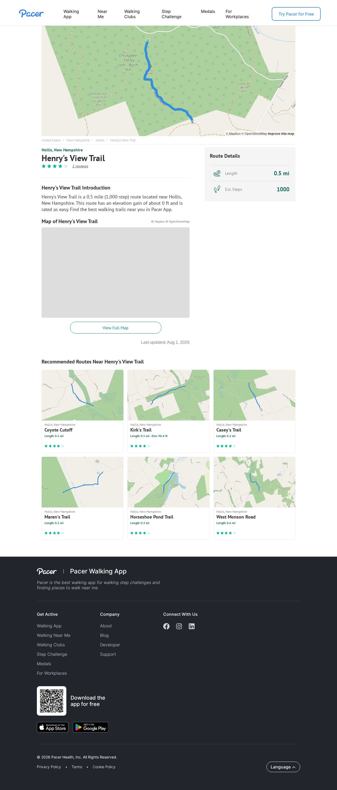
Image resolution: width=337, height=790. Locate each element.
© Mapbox (233, 133)
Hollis (100, 140)
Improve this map (281, 133)
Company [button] (110, 614)
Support (108, 654)
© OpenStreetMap (254, 133)
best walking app (79, 582)
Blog (104, 635)
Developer (110, 644)
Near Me (102, 14)
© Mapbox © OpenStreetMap (170, 221)
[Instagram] (179, 626)
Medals (208, 11)
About (106, 625)
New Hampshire (78, 140)
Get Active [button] (47, 614)
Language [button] (281, 767)
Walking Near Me (53, 635)
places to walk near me (75, 587)
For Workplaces (237, 14)
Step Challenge (171, 14)
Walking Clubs (132, 14)
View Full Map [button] (115, 327)
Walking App (71, 14)
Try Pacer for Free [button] (296, 14)
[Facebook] (166, 626)
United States (51, 140)
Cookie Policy (104, 767)
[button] (92, 751)
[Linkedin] (192, 626)
